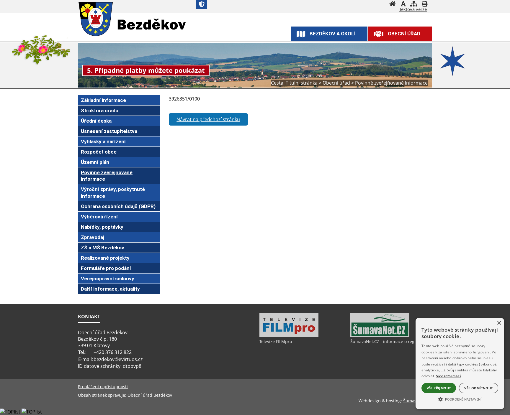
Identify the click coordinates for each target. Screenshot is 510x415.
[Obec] (96, 19)
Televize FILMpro (275, 341)
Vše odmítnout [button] (478, 388)
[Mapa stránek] (413, 4)
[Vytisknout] (424, 4)
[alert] (460, 363)
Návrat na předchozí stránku (208, 119)
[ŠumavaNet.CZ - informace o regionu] (379, 335)
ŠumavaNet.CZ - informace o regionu (386, 341)
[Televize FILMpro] (288, 335)
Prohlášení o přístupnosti (103, 386)
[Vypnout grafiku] (403, 4)
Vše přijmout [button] (439, 388)
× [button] (499, 323)
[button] (459, 398)
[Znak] (201, 4)
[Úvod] (392, 4)
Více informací (448, 376)
